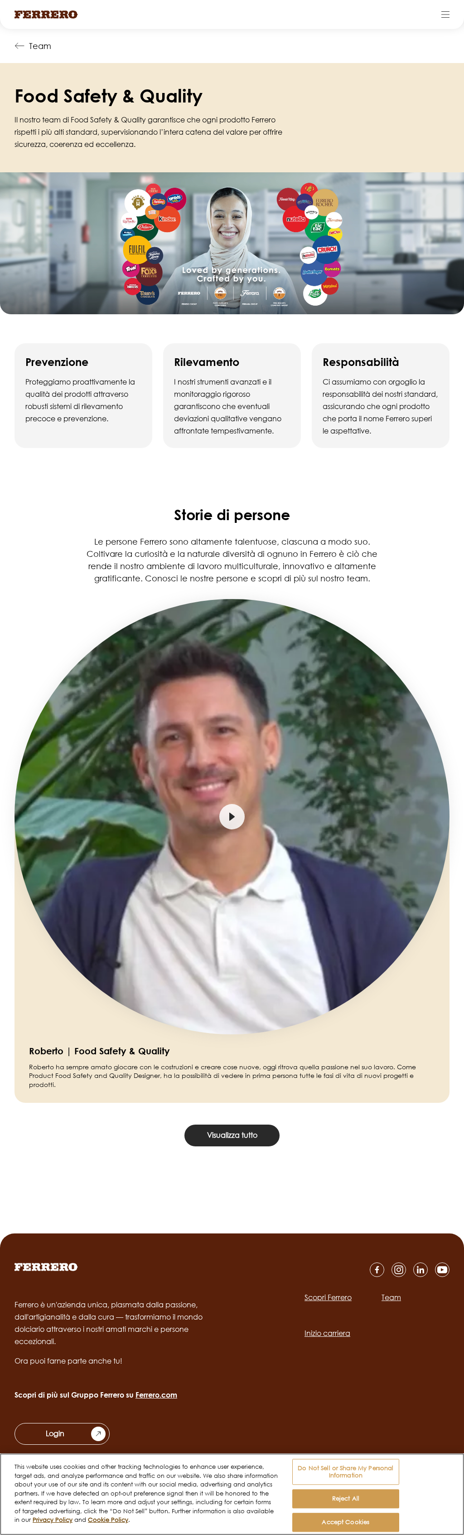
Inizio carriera (327, 1333)
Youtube (442, 1269)
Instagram (399, 1269)
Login (55, 1433)
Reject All (345, 1498)
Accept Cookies (345, 1521)
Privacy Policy (52, 1519)
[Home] (46, 14)
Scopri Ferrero (328, 1297)
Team (40, 46)
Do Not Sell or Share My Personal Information (345, 1471)
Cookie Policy (108, 1519)
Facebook (377, 1269)
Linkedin (420, 1269)
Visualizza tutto (232, 1135)
